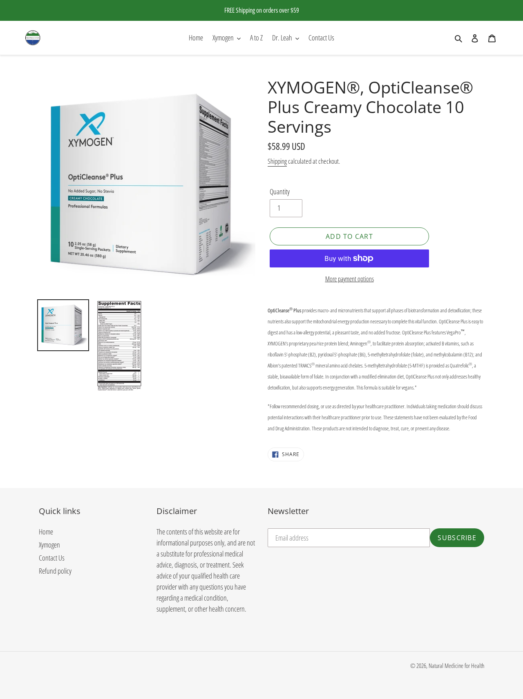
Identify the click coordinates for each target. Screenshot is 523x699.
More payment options (349, 278)
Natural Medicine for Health (456, 665)
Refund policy (55, 571)
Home (46, 531)
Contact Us (52, 558)
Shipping (277, 161)
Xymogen (49, 545)
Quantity (280, 191)
